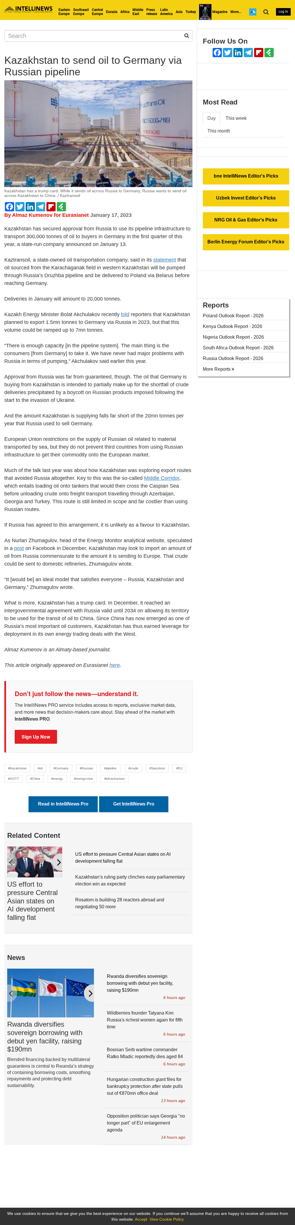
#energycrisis (83, 778)
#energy (57, 778)
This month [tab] (218, 130)
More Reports (217, 369)
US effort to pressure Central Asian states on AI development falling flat (32, 900)
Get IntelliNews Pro (133, 803)
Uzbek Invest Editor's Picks (246, 197)
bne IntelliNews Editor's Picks (246, 176)
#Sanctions (157, 768)
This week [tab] (236, 118)
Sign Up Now (36, 736)
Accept (141, 1219)
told (125, 314)
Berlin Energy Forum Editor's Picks (245, 241)
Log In (283, 12)
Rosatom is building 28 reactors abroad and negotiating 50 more (119, 903)
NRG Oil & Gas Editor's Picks (245, 219)
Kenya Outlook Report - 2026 (232, 326)
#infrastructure (114, 778)
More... (235, 12)
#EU (179, 768)
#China (35, 778)
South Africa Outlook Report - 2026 (238, 347)
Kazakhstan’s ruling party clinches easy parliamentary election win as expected (130, 880)
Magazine (219, 12)
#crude (133, 768)
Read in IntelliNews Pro (63, 803)
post (19, 548)
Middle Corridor (161, 478)
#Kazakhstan (17, 768)
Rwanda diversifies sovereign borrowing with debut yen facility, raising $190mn (44, 1036)
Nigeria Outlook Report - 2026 (233, 337)
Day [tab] (211, 118)
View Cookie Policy (167, 1219)
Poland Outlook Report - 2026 (233, 315)
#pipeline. (110, 768)
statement (164, 260)
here (114, 665)
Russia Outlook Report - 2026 (233, 358)
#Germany (61, 768)
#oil (40, 768)
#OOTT (13, 778)
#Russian (86, 768)
